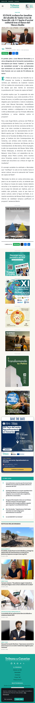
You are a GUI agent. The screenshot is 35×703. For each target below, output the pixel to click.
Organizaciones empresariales (10, 611)
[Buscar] (33, 1)
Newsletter (10, 1)
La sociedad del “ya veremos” (14, 517)
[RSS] (23, 663)
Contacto (17, 1)
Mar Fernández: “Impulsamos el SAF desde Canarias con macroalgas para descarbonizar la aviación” (18, 510)
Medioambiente (5, 549)
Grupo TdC (17, 677)
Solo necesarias (8, 699)
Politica (17, 12)
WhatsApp (5, 53)
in (16, 53)
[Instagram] (17, 663)
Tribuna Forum (17, 679)
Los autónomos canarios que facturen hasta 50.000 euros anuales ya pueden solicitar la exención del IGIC (19, 484)
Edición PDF (4, 1)
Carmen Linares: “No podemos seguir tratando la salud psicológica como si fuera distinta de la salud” (17, 583)
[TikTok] (20, 663)
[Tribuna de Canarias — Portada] (15, 6)
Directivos (4, 581)
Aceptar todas (19, 699)
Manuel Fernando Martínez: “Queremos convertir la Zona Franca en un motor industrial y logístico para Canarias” (17, 645)
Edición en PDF (17, 670)
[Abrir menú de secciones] (2, 6)
